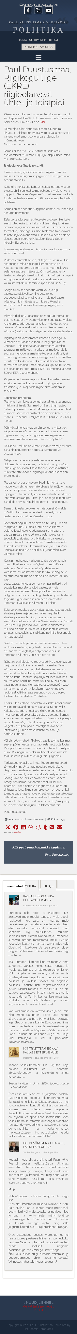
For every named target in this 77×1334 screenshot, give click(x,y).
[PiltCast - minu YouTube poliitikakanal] (49, 10)
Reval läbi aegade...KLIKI (38, 1308)
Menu (38, 57)
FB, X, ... (48, 886)
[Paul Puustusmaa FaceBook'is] (28, 10)
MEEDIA (30, 886)
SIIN (42, 122)
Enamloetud (14, 886)
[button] (7, 827)
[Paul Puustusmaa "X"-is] (38, 10)
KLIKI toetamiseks (38, 47)
